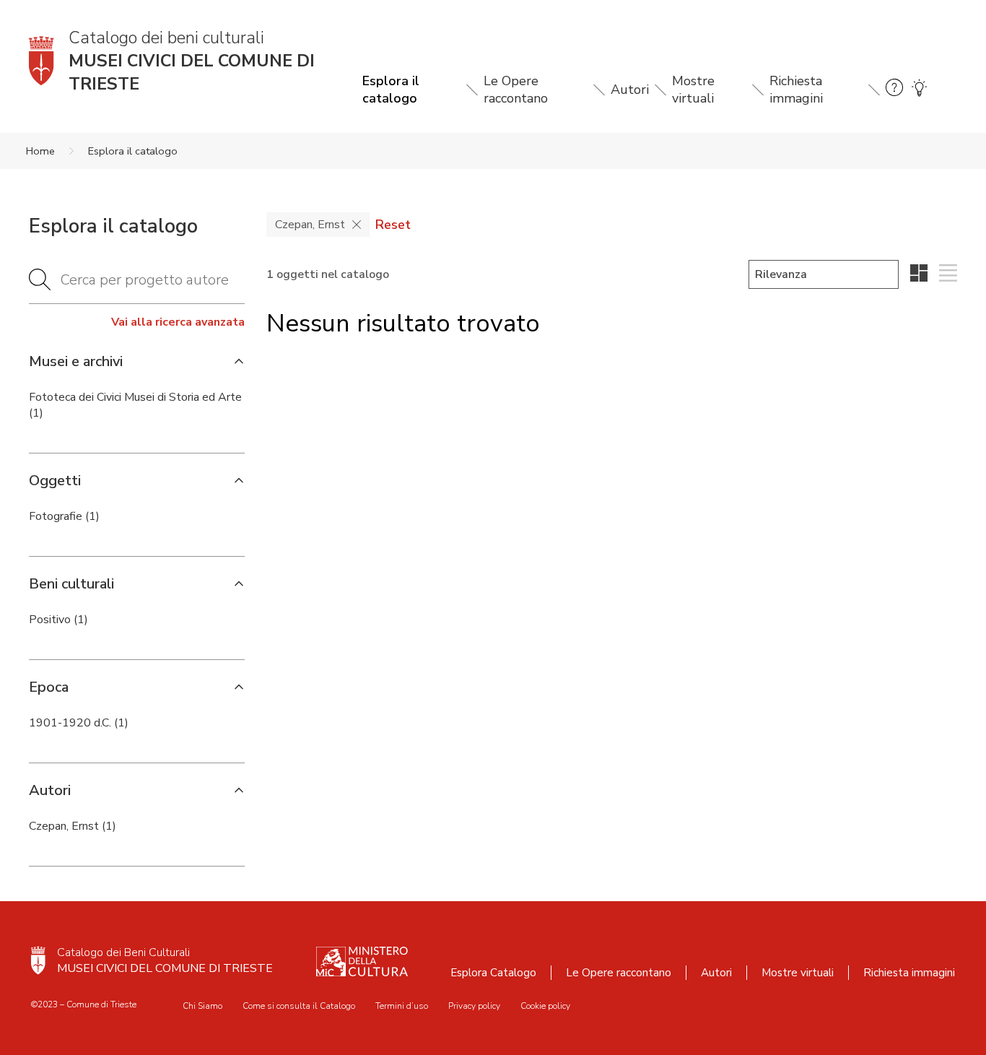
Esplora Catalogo (493, 972)
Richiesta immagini (796, 89)
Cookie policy (545, 1006)
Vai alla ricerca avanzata (178, 322)
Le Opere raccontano (516, 89)
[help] (894, 90)
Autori (630, 89)
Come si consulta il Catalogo (299, 1006)
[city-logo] (38, 960)
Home (40, 151)
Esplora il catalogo (390, 89)
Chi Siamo (202, 1006)
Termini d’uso (401, 1006)
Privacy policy (474, 1006)
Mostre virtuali (693, 89)
